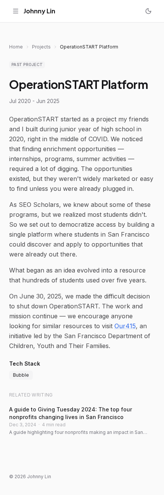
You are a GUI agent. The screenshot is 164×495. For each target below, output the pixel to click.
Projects (41, 47)
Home (16, 47)
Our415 (125, 326)
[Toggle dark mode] (148, 11)
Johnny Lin (39, 11)
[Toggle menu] (15, 11)
